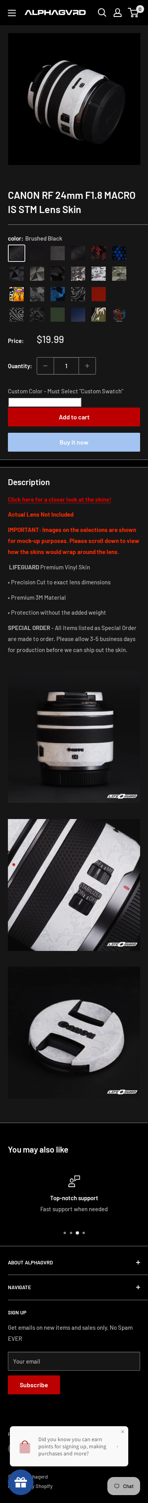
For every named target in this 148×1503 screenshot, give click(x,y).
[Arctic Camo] (99, 274)
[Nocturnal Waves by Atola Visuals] (37, 315)
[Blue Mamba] (119, 253)
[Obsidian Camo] (78, 274)
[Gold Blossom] (119, 294)
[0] (134, 12)
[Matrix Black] (37, 253)
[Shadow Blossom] (78, 294)
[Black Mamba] (78, 253)
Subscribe (34, 1384)
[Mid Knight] (37, 294)
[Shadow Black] (58, 274)
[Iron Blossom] (16, 315)
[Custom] (119, 315)
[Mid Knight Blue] (58, 294)
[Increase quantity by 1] (87, 366)
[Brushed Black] (16, 253)
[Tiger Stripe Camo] (99, 315)
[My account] (118, 12)
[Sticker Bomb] (16, 294)
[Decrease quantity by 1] (45, 366)
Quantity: (20, 365)
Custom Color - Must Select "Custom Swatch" (65, 391)
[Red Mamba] (99, 253)
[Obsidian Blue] (78, 315)
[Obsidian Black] (58, 253)
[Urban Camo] (119, 274)
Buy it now (74, 442)
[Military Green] (58, 315)
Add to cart (74, 417)
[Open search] (102, 12)
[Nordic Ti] (37, 274)
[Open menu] (12, 13)
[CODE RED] (99, 294)
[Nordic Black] (16, 274)
